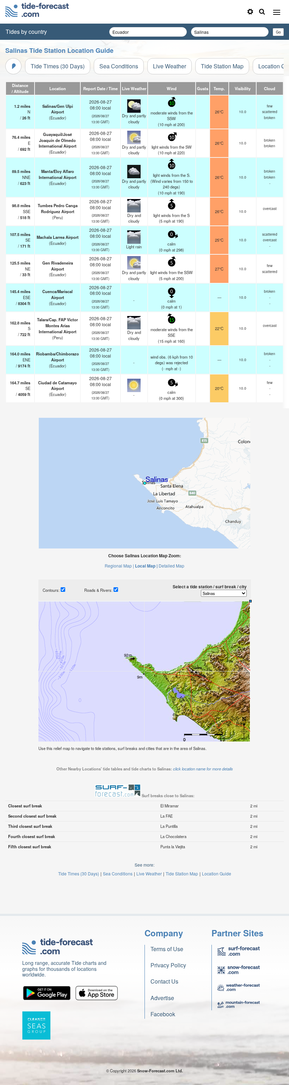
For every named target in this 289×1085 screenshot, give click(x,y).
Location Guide (216, 873)
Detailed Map (171, 566)
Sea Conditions (118, 66)
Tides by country (26, 31)
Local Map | (146, 566)
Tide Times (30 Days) (58, 66)
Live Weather (169, 66)
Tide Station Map (222, 66)
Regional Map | (119, 566)
